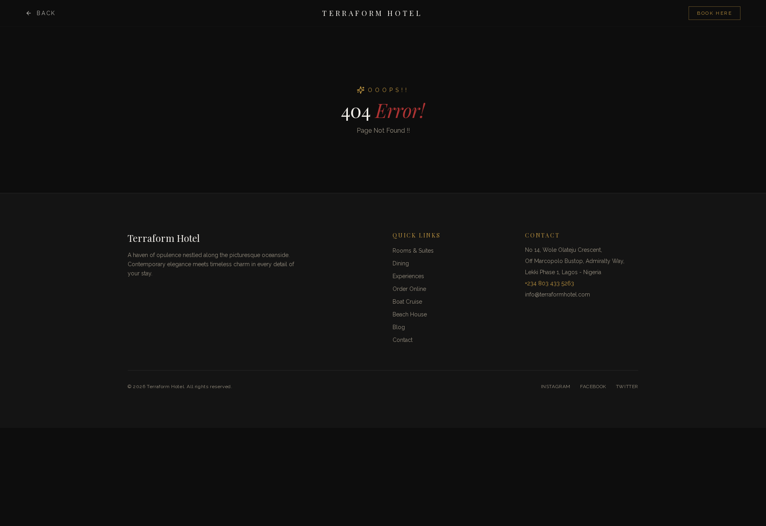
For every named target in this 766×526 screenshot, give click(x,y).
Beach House (410, 314)
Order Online (409, 289)
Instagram (556, 386)
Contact (403, 340)
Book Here (714, 13)
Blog (399, 327)
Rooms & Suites (413, 250)
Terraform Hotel (372, 13)
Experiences (408, 276)
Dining (401, 263)
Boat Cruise (407, 301)
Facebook (593, 386)
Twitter (627, 386)
